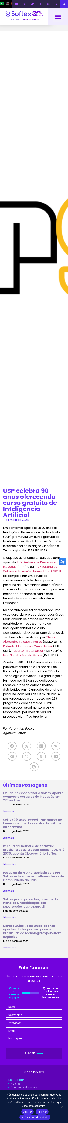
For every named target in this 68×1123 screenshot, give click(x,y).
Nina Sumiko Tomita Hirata (22, 655)
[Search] (64, 4)
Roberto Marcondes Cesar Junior (27, 646)
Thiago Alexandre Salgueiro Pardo (29, 639)
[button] (58, 17)
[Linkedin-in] (48, 4)
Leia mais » (9, 811)
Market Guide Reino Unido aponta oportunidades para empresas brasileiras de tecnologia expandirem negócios (32, 931)
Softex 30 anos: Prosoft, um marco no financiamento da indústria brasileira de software (32, 823)
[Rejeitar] (62, 1106)
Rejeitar (42, 1111)
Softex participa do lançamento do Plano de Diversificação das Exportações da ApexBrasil (30, 903)
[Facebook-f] (40, 4)
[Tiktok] (32, 4)
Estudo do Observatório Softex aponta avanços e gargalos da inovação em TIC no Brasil (33, 796)
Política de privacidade (35, 1117)
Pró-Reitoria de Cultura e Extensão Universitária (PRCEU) (33, 569)
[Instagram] (56, 4)
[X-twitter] (24, 4)
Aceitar (27, 1111)
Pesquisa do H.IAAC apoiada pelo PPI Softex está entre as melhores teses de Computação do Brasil (33, 876)
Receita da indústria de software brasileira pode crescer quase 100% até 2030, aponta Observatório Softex (33, 849)
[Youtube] (16, 4)
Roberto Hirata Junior (27, 651)
